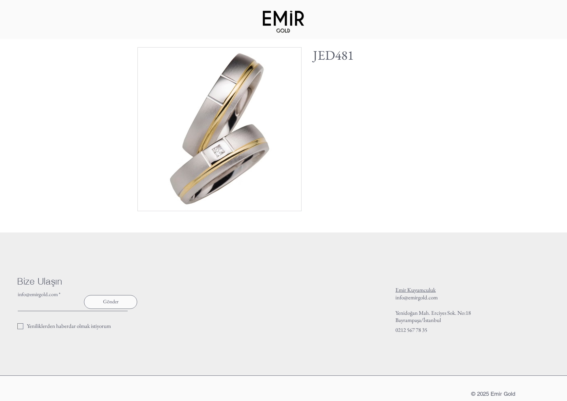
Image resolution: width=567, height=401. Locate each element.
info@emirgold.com (38, 294)
